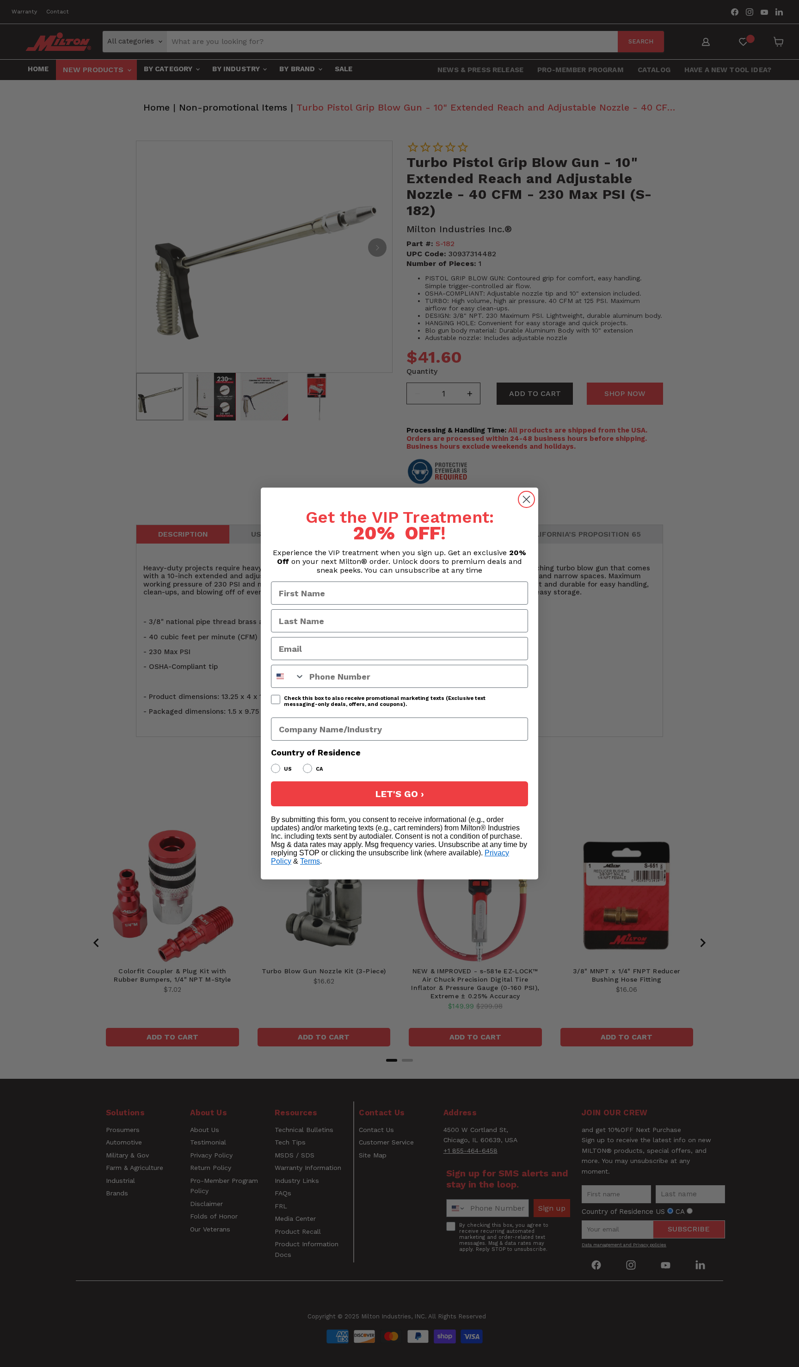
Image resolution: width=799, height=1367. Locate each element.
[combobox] (288, 676)
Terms (310, 861)
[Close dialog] (526, 499)
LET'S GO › (399, 793)
